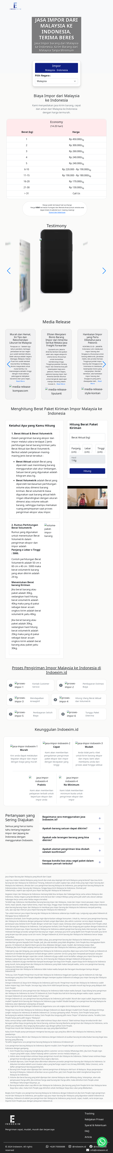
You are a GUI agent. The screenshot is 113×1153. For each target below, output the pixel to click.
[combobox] (56, 81)
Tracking (89, 1113)
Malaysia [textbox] (42, 81)
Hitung (87, 471)
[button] (9, 271)
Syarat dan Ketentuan (57, 212)
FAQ (87, 1131)
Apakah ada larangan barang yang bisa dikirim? (65, 839)
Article (88, 1137)
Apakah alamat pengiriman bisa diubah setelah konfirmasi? (65, 850)
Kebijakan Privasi (94, 1119)
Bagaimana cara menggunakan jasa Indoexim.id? (63, 818)
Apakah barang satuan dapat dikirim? (64, 828)
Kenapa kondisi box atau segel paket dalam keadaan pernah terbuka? (68, 862)
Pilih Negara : (43, 75)
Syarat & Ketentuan (95, 1125)
